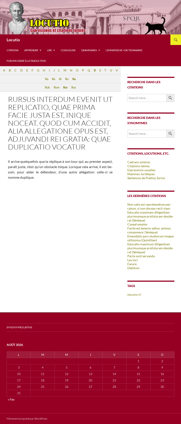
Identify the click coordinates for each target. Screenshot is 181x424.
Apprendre (31, 50)
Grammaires (89, 50)
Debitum (133, 268)
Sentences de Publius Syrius (146, 178)
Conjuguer (68, 50)
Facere (132, 264)
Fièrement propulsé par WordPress (27, 418)
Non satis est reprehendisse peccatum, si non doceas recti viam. (149, 206)
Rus (73, 87)
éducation (134, 294)
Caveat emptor (137, 224)
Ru (74, 79)
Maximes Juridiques (141, 174)
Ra (46, 79)
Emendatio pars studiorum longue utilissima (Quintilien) (150, 238)
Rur (65, 87)
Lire (49, 50)
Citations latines (138, 166)
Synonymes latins (19, 327)
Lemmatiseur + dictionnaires (124, 50)
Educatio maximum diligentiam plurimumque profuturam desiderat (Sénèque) (150, 248)
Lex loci (132, 260)
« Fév (11, 399)
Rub (47, 87)
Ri (60, 79)
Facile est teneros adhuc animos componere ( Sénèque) (149, 230)
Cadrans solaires (138, 162)
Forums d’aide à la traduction (26, 60)
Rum (56, 87)
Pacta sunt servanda (141, 256)
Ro (66, 79)
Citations (13, 50)
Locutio (13, 39)
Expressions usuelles (141, 170)
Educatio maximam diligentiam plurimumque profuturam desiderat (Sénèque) (150, 216)
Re (53, 79)
